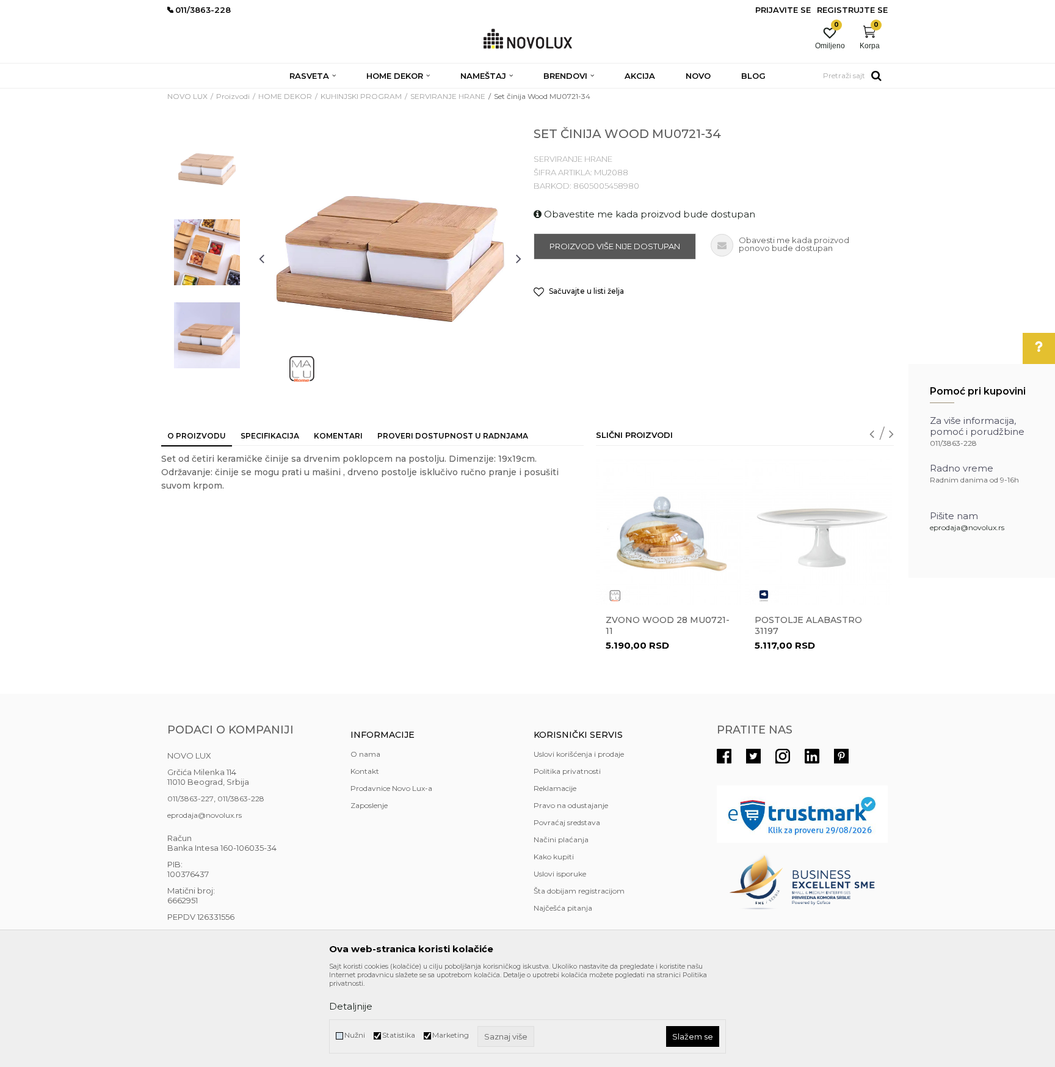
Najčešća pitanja (563, 907)
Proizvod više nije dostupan (614, 246)
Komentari (338, 435)
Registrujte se (852, 10)
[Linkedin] (812, 756)
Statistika (398, 1035)
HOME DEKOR (285, 96)
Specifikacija (270, 435)
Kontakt (364, 771)
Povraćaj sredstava (567, 822)
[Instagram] (782, 756)
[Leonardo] (764, 595)
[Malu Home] (301, 369)
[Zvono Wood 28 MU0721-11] (669, 532)
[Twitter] (753, 756)
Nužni (354, 1035)
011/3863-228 (240, 798)
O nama (365, 754)
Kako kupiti (554, 856)
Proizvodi (233, 96)
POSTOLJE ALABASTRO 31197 (808, 625)
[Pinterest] (841, 756)
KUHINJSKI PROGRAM (361, 96)
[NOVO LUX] (527, 39)
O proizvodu (196, 435)
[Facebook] (724, 756)
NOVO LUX (187, 96)
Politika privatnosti (567, 771)
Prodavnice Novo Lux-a (391, 788)
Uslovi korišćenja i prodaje (579, 754)
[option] (207, 169)
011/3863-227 (190, 798)
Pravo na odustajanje (571, 805)
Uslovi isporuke (560, 873)
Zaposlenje (369, 805)
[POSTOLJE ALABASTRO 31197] (818, 532)
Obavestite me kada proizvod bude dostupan (648, 214)
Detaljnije (350, 1006)
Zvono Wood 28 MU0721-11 (668, 625)
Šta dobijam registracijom (579, 890)
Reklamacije (555, 788)
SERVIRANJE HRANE (447, 96)
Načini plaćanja (561, 839)
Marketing (450, 1035)
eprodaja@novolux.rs (967, 527)
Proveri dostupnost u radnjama (452, 435)
